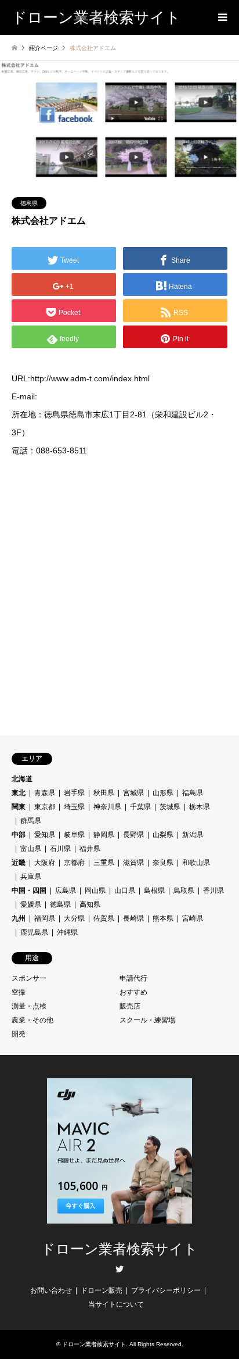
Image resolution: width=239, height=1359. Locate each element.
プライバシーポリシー (166, 1290)
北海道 (22, 779)
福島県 (192, 793)
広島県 (65, 890)
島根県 (154, 890)
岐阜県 (74, 835)
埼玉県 (74, 807)
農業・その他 (32, 1020)
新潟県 (192, 835)
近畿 (19, 863)
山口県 (124, 890)
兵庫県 (30, 876)
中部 (19, 835)
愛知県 (44, 835)
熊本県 (163, 918)
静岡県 (103, 835)
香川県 (213, 890)
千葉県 (140, 807)
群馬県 (30, 821)
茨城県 (170, 807)
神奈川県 (107, 807)
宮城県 (133, 793)
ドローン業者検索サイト (119, 1249)
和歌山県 (196, 863)
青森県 (44, 793)
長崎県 (133, 918)
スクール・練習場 (147, 1020)
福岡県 (44, 918)
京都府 (74, 863)
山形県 (163, 793)
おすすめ (133, 992)
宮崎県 (192, 918)
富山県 (30, 849)
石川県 (60, 849)
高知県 (89, 904)
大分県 (74, 918)
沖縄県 (67, 932)
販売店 (129, 1006)
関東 (19, 807)
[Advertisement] (119, 596)
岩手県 (74, 793)
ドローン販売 (101, 1290)
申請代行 (133, 978)
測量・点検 (29, 1006)
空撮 (19, 992)
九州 (19, 918)
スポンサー (29, 978)
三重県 (103, 863)
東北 (19, 793)
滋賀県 (133, 863)
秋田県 (103, 793)
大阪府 (44, 863)
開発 (19, 1034)
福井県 (89, 849)
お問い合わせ (51, 1290)
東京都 (44, 807)
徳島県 (29, 203)
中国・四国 (29, 890)
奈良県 (163, 863)
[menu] (221, 17)
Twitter (119, 1269)
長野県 (133, 835)
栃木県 (199, 807)
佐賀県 (103, 918)
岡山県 (95, 890)
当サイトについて (116, 1304)
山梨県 (163, 835)
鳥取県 (183, 890)
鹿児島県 (34, 932)
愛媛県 (30, 904)
